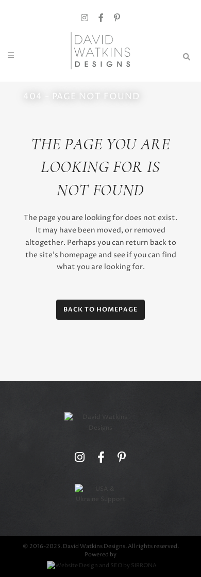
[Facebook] (101, 18)
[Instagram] (84, 18)
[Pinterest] (117, 18)
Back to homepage (100, 309)
